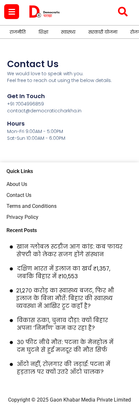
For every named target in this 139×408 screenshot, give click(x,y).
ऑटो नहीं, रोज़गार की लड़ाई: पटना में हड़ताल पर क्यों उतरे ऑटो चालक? (63, 368)
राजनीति (18, 32)
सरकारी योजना (102, 32)
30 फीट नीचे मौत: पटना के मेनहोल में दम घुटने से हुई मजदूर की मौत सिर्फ (65, 346)
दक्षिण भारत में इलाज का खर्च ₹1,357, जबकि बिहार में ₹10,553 (63, 272)
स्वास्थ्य (68, 32)
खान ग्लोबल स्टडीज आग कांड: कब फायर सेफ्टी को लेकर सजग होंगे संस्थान (69, 250)
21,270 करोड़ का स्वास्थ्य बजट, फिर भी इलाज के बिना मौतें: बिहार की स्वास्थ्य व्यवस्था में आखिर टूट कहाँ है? (65, 298)
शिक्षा (43, 32)
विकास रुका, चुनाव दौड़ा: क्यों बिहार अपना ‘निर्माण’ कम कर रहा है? (62, 324)
